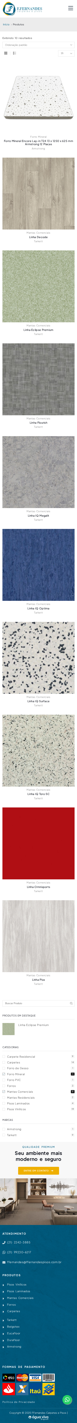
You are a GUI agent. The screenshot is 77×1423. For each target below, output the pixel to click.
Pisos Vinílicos (40, 1109)
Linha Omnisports (38, 886)
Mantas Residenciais (40, 1097)
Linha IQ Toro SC (38, 794)
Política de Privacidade (18, 1401)
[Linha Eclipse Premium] (8, 1029)
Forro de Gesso (40, 1068)
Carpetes (40, 1062)
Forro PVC (40, 1080)
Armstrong (38, 148)
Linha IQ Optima (38, 608)
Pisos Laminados (40, 1103)
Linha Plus (38, 979)
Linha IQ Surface (38, 701)
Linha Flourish (38, 422)
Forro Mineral (38, 136)
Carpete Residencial (40, 1056)
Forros (40, 1085)
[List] (14, 53)
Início (6, 24)
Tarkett (38, 241)
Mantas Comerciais (38, 232)
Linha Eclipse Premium (38, 329)
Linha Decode (38, 237)
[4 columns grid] (5, 53)
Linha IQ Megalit (38, 515)
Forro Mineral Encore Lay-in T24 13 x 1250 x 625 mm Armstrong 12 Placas (38, 142)
